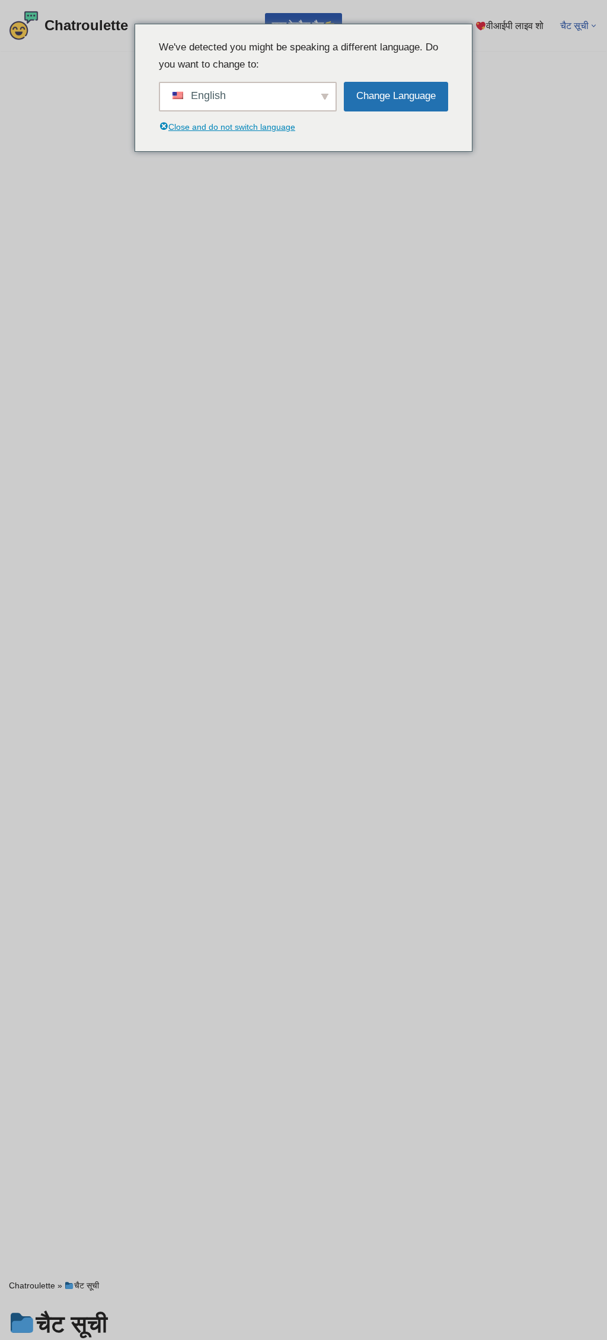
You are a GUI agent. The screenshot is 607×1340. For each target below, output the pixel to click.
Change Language (396, 95)
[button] (594, 26)
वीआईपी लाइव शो (515, 26)
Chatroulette (32, 1285)
